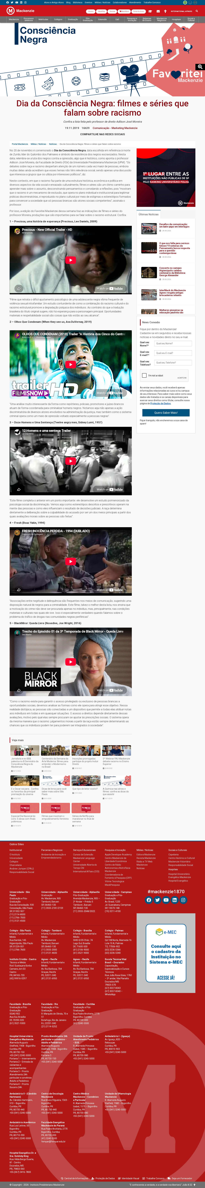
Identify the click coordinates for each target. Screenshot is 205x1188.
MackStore (125, 11)
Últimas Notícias (149, 214)
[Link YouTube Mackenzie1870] (17, 2)
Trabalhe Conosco (155, 1178)
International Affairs (181, 11)
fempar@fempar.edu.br (53, 1141)
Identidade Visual (130, 1178)
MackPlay (101, 11)
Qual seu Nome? (144, 344)
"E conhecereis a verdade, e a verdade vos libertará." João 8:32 (161, 1185)
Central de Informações (76, 1178)
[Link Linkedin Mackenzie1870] (21, 2)
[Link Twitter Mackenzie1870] (12, 2)
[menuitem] (54, 2)
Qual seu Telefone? (145, 363)
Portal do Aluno (138, 11)
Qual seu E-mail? (144, 353)
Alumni (91, 11)
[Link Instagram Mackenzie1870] (25, 2)
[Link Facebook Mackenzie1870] (8, 2)
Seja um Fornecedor (182, 1178)
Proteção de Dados (160, 403)
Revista (112, 11)
